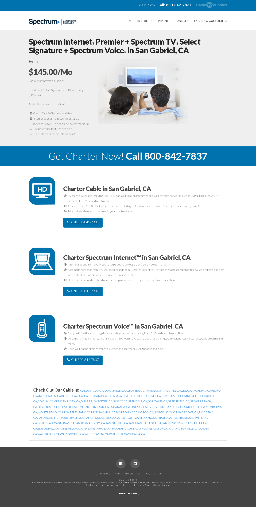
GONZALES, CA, (158, 401)
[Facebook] (121, 464)
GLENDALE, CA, (138, 401)
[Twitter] (135, 464)
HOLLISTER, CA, (66, 406)
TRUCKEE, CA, (149, 428)
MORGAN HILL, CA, (103, 412)
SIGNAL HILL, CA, (48, 428)
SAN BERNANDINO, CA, (90, 423)
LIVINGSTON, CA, (158, 406)
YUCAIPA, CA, (137, 434)
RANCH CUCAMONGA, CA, (102, 417)
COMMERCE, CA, (191, 395)
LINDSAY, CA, (139, 406)
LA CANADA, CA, (120, 406)
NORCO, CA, (146, 412)
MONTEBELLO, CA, (50, 412)
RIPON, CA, (164, 417)
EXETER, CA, (105, 401)
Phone (163, 20)
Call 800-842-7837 (85, 222)
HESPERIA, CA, (47, 406)
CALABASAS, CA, (118, 395)
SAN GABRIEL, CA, (117, 423)
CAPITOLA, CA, (138, 395)
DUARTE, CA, (89, 401)
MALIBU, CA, (178, 406)
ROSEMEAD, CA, (48, 423)
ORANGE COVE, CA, (186, 412)
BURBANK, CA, (98, 395)
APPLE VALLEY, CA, (180, 390)
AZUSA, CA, (81, 395)
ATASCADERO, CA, (62, 395)
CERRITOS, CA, (170, 395)
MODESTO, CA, (196, 406)
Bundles (181, 20)
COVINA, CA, (46, 401)
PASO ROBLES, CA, (49, 417)
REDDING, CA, (148, 417)
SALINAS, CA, (66, 423)
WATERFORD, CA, (48, 434)
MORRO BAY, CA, (127, 412)
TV (129, 20)
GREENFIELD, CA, (179, 401)
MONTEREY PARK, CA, (76, 412)
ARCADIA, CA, (200, 390)
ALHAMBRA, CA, (136, 390)
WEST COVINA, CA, (96, 434)
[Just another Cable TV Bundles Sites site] (53, 22)
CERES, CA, (154, 395)
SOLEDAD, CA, (68, 428)
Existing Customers (210, 20)
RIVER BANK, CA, (182, 417)
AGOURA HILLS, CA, (113, 390)
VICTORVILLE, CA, (187, 428)
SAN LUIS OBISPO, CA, (176, 423)
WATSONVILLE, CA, (72, 434)
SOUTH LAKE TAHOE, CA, (93, 428)
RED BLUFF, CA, (129, 417)
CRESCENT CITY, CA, (67, 401)
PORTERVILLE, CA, (72, 417)
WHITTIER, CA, (118, 434)
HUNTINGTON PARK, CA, (92, 406)
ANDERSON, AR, (157, 390)
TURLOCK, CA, (167, 428)
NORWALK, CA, (163, 412)
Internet (144, 20)
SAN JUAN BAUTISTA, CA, (145, 423)
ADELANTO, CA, (90, 390)
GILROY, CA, (120, 401)
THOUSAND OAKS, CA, (125, 428)
